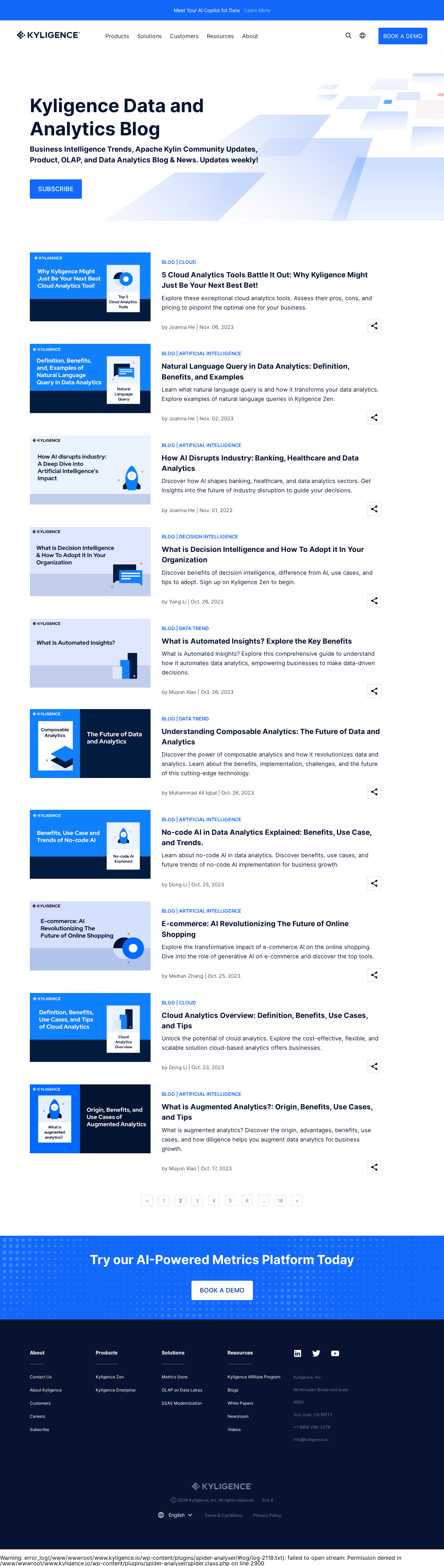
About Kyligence (46, 1390)
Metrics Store (175, 1376)
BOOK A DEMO (402, 36)
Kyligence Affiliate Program (254, 1376)
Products (117, 36)
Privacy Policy (267, 1515)
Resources (220, 36)
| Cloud (186, 262)
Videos (234, 1429)
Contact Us (41, 1376)
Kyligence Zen (110, 1376)
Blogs (233, 1390)
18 (280, 1200)
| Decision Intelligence (207, 536)
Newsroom (238, 1416)
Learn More (257, 10)
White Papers (240, 1403)
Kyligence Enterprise (116, 1390)
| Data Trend (192, 628)
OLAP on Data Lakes (182, 1390)
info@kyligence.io (310, 1439)
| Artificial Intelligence (208, 353)
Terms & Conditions (223, 1515)
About (250, 36)
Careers (37, 1416)
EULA (267, 1500)
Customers (184, 36)
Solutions (149, 36)
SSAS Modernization (182, 1403)
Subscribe (56, 189)
